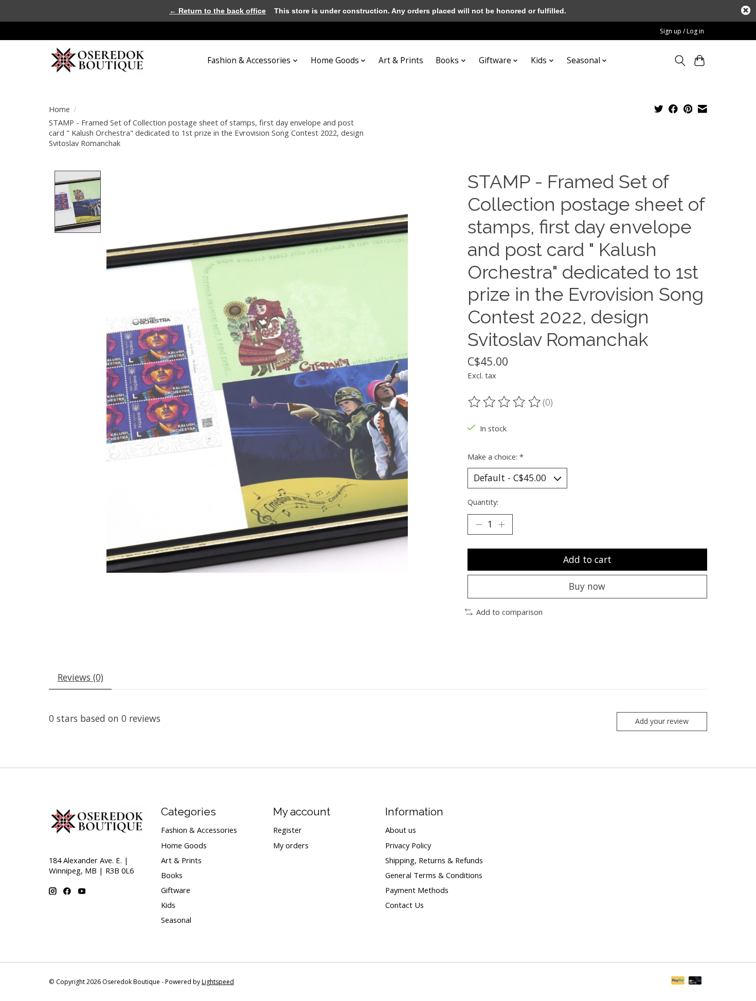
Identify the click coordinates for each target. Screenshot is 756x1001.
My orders (291, 845)
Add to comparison (509, 612)
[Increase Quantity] (501, 524)
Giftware (175, 890)
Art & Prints (401, 60)
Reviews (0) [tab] (80, 677)
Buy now (587, 586)
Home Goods (184, 845)
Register (287, 830)
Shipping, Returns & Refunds (434, 860)
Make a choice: (495, 456)
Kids (168, 905)
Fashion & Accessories (199, 830)
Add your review (662, 721)
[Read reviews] (505, 402)
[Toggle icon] (679, 60)
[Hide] (745, 10)
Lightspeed (218, 981)
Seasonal (176, 920)
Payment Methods (416, 890)
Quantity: (482, 502)
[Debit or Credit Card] (695, 981)
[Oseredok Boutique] (98, 60)
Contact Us (404, 905)
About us (400, 830)
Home (59, 109)
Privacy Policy (408, 845)
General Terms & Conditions (433, 875)
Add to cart (587, 559)
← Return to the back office (217, 11)
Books (172, 875)
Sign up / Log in (682, 31)
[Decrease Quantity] (479, 524)
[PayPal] (678, 981)
